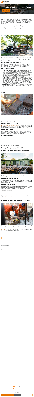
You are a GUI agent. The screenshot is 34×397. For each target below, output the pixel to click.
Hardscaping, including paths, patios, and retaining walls (10, 125)
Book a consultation (4, 229)
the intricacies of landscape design (10, 196)
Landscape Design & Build (5, 245)
